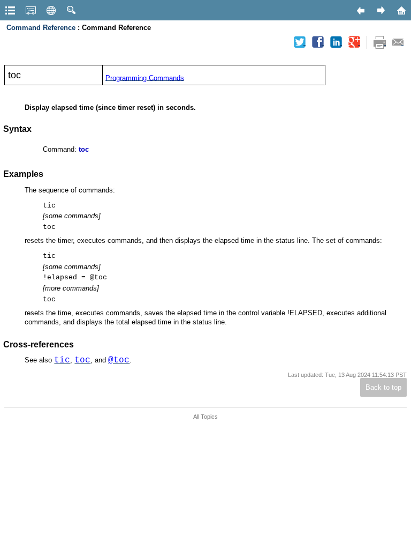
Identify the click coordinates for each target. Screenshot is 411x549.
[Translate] (51, 10)
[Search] (71, 10)
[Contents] (10, 10)
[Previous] (360, 10)
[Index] (30, 10)
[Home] (401, 10)
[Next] (380, 10)
